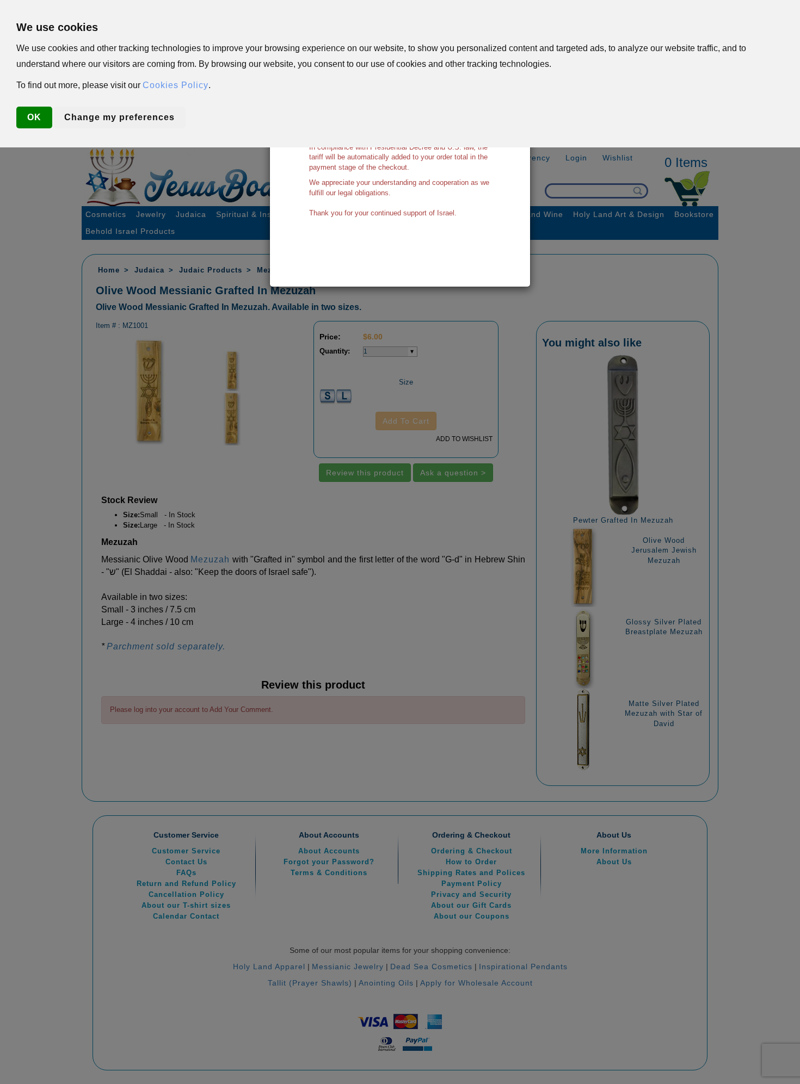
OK (34, 117)
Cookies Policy (175, 85)
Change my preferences (119, 117)
